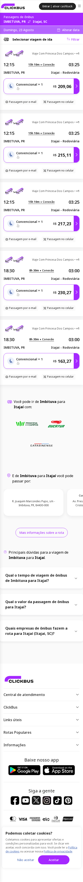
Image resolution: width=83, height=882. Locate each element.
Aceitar (54, 860)
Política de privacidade (58, 851)
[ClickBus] (13, 6)
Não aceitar (25, 860)
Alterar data (70, 30)
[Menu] (80, 6)
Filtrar (75, 39)
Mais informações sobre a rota (41, 532)
